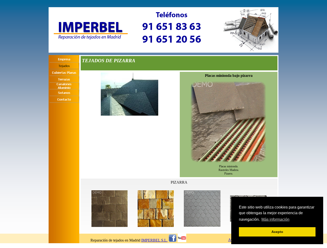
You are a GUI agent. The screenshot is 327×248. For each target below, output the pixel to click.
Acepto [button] (277, 232)
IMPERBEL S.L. (154, 240)
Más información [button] (275, 219)
